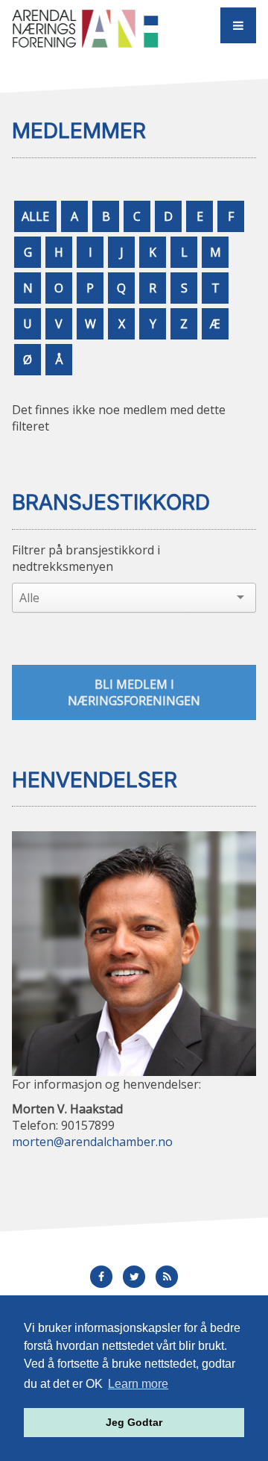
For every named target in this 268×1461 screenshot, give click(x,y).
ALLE (35, 216)
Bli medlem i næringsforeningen (134, 692)
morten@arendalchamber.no (92, 1141)
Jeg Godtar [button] (134, 1422)
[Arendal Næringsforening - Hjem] (85, 28)
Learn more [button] (138, 1383)
